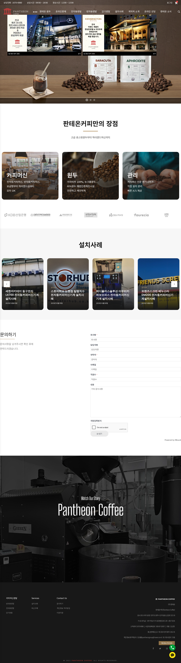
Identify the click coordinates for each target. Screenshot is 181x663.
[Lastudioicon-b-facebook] (153, 648)
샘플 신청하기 (27, 56)
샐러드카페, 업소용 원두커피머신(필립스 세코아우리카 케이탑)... (157, 295)
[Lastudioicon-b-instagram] (167, 648)
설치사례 (8, 287)
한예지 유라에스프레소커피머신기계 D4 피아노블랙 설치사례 (67, 295)
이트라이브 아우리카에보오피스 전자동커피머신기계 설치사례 (113, 295)
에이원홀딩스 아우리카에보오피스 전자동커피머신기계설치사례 (22, 295)
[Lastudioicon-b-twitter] (160, 648)
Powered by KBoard (173, 440)
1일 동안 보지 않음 (13, 54)
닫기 (79, 54)
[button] (167, 643)
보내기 (99, 433)
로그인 (170, 2)
